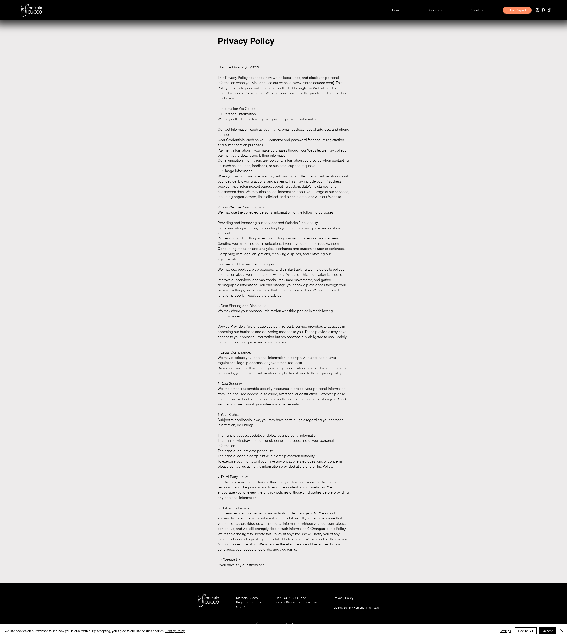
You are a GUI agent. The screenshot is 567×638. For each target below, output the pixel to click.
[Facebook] (543, 10)
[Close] (561, 630)
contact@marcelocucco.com (296, 602)
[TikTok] (549, 10)
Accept (548, 631)
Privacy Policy (175, 631)
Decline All (525, 631)
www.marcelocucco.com (313, 82)
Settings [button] (505, 631)
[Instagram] (537, 10)
